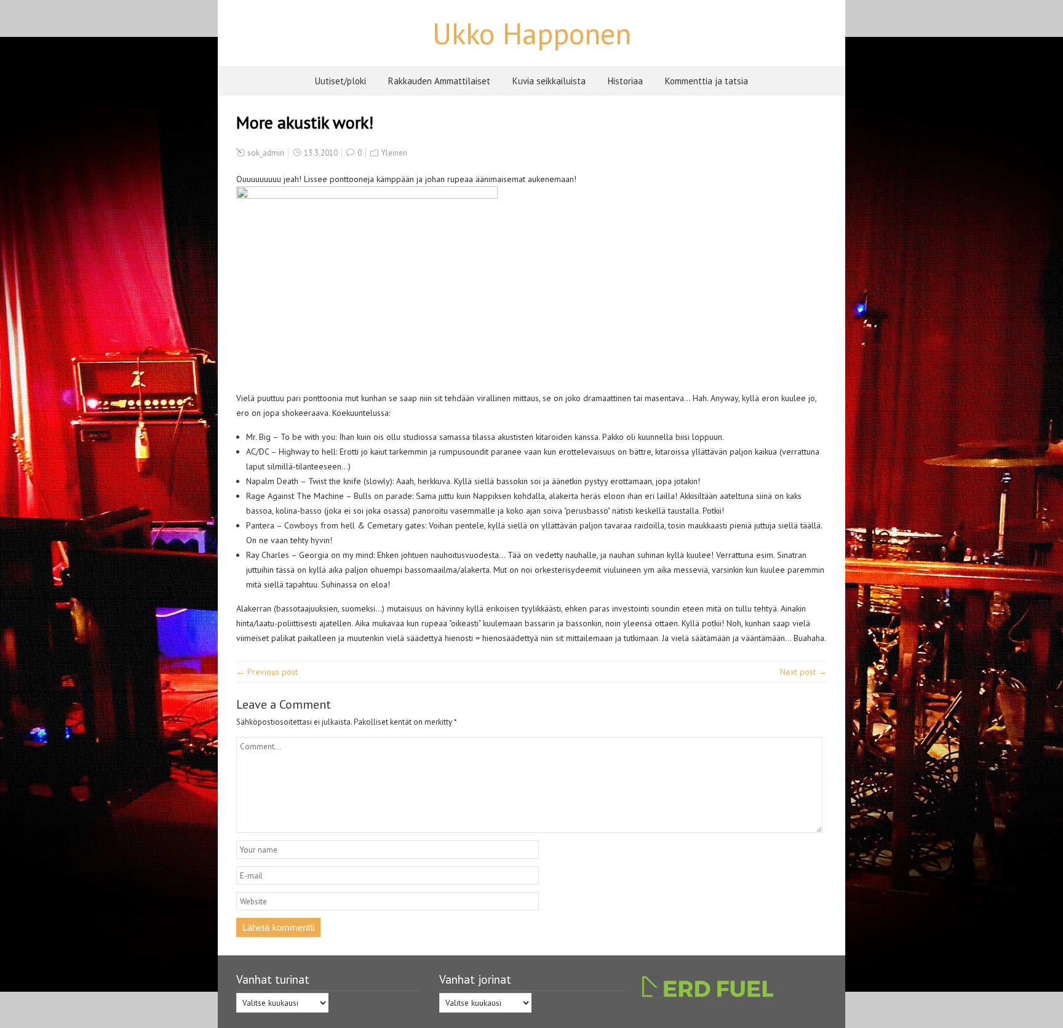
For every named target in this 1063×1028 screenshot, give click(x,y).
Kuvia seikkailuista (549, 81)
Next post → (803, 671)
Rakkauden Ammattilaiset (439, 81)
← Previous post (267, 671)
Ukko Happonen (531, 33)
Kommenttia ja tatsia (706, 81)
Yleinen (394, 153)
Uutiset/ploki (340, 81)
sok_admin (265, 153)
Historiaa (625, 81)
